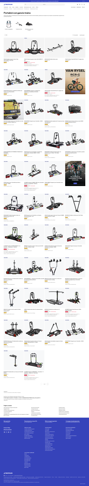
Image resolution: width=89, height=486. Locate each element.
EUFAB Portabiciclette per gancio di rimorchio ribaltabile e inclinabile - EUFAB (53, 246)
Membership (79, 7)
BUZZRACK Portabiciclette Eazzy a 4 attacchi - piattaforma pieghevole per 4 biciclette (74, 279)
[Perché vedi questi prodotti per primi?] (73, 35)
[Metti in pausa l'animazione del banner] (83, 1)
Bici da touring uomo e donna (36, 414)
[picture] (14, 48)
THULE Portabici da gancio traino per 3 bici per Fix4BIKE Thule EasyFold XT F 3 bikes (33, 342)
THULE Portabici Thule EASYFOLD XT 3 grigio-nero (74, 59)
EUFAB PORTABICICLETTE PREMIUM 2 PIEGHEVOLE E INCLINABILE (13, 152)
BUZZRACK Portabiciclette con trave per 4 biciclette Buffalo (13, 372)
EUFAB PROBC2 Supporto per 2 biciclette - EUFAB (33, 121)
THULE (23, 396)
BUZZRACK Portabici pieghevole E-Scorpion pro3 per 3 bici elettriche (54, 122)
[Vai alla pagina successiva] (48, 384)
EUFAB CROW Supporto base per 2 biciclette (73, 245)
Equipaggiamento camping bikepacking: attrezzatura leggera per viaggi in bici (17, 414)
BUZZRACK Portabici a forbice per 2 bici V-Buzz (74, 215)
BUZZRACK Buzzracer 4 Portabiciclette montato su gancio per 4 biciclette (13, 342)
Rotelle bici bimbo (62, 407)
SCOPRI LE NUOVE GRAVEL (75, 91)
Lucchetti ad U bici (34, 415)
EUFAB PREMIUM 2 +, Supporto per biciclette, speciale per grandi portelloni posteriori (34, 279)
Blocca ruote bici (6, 415)
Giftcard (83, 7)
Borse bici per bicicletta (35, 407)
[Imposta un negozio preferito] (77, 4)
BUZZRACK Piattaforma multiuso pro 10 (52, 309)
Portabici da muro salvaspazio (64, 411)
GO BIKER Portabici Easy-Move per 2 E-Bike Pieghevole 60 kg (73, 310)
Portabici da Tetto (19, 29)
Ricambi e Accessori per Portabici (29, 30)
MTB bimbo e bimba (62, 410)
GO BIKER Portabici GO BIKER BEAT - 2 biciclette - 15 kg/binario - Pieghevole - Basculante (33, 372)
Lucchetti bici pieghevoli (8, 411)
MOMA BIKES (16, 396)
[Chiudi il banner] (84, 1)
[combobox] (82, 35)
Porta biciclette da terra (63, 414)
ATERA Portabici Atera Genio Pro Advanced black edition (33, 310)
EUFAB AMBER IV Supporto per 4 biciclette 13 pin (54, 182)
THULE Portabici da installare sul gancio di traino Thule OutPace (54, 342)
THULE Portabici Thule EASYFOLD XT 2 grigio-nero (54, 90)
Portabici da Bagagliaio (9, 29)
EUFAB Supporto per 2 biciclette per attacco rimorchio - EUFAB (12, 183)
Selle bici (32, 411)
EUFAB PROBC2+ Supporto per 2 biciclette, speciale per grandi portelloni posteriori (75, 152)
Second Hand (73, 7)
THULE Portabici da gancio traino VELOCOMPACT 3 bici (33, 60)
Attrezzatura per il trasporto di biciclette (10, 407)
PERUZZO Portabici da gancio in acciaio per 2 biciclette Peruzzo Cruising (53, 279)
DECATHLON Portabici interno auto (51, 59)
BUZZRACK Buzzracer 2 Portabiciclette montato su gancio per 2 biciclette (13, 279)
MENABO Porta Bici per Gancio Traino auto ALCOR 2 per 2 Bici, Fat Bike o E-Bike (33, 246)
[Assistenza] (80, 4)
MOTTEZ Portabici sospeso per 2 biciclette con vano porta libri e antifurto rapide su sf (13, 122)
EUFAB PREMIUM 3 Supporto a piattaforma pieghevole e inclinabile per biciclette (32, 91)
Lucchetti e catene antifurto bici (9, 410)
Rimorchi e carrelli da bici (35, 410)
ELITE (9, 396)
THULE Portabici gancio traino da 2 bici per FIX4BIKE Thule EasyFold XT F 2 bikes (54, 216)
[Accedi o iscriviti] (82, 4)
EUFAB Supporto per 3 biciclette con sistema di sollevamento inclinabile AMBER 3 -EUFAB (33, 152)
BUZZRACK (5, 396)
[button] (38, 64)
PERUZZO (19, 396)
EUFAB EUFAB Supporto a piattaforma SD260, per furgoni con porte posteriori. (13, 91)
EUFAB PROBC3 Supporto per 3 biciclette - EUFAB (74, 341)
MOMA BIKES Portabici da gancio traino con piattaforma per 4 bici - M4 (12, 216)
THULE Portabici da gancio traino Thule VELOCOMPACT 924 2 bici (11, 60)
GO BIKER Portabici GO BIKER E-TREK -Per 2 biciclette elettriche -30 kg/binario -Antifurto (34, 183)
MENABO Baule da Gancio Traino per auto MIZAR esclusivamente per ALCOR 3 (74, 122)
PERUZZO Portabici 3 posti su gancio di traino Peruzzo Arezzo (12, 310)
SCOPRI (75, 183)
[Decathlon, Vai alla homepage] (8, 4)
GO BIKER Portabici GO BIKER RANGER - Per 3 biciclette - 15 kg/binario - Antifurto (12, 246)
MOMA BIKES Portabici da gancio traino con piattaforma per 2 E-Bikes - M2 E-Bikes (53, 152)
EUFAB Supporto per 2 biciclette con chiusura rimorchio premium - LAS (32, 216)
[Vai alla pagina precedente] (41, 384)
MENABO (11, 396)
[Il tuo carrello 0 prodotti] (84, 4)
